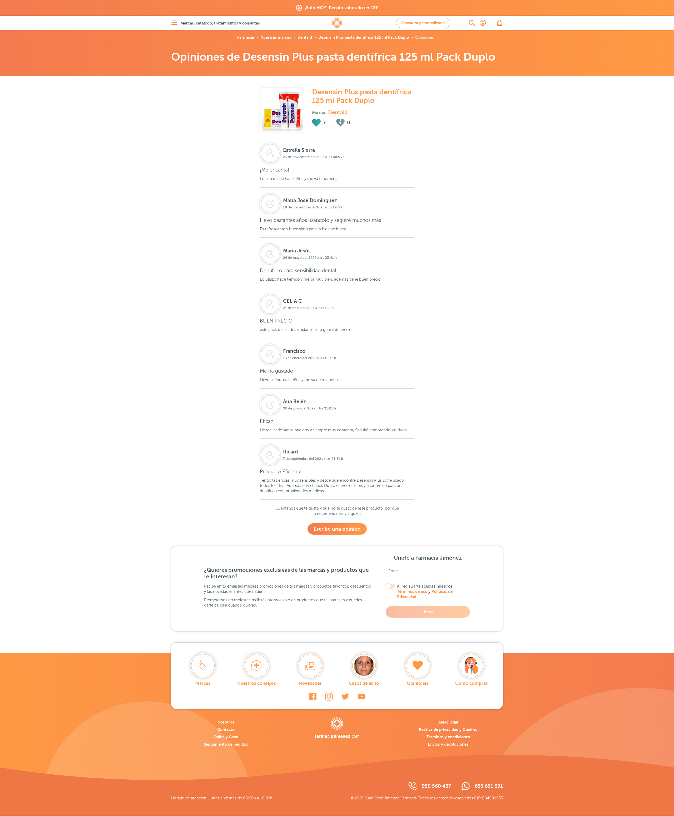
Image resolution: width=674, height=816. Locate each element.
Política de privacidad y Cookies (448, 729)
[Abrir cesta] (500, 23)
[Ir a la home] (337, 728)
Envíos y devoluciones (448, 744)
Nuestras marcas (275, 37)
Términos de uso (412, 591)
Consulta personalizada (423, 23)
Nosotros (225, 722)
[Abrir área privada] (483, 23)
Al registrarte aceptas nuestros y (425, 591)
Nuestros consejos (256, 683)
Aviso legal (448, 722)
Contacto (226, 729)
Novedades (310, 683)
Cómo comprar (471, 683)
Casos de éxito (364, 683)
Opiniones (417, 683)
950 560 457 (436, 786)
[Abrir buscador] (472, 23)
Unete (427, 611)
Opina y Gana (226, 737)
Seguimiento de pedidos (226, 744)
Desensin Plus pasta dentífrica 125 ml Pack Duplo (363, 37)
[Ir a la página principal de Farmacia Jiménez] (337, 23)
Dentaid (305, 37)
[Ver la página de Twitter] (345, 697)
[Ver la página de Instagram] (329, 697)
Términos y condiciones (448, 737)
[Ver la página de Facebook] (312, 697)
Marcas (202, 683)
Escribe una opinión (337, 529)
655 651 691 (489, 786)
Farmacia (245, 37)
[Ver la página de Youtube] (361, 697)
